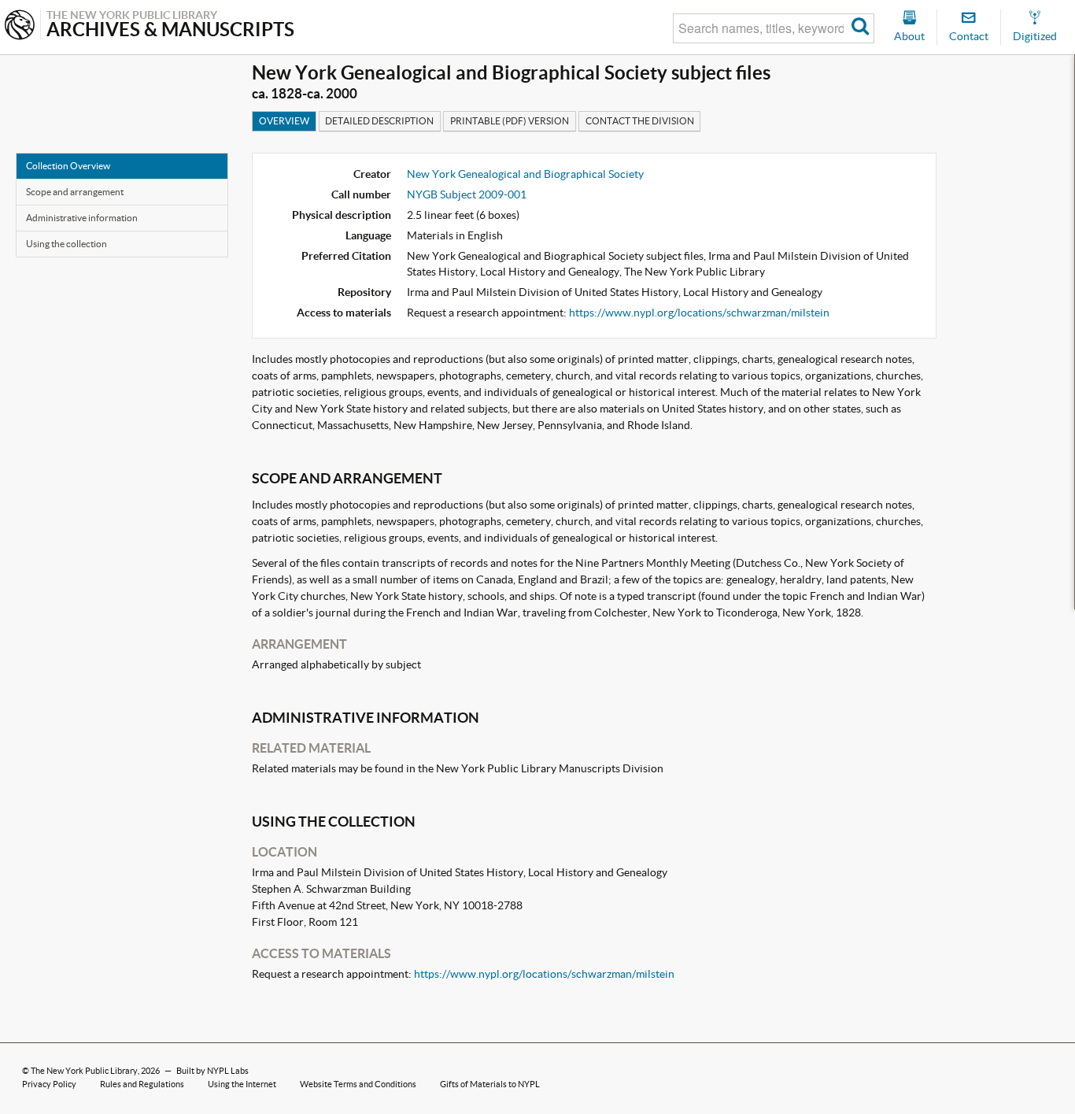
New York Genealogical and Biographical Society (525, 174)
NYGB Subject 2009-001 (466, 194)
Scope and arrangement (75, 192)
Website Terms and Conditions (358, 1084)
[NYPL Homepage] (20, 26)
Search (860, 28)
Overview (284, 121)
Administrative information (82, 218)
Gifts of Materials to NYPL (490, 1084)
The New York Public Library (84, 1070)
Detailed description (379, 121)
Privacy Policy (49, 1084)
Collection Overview (68, 166)
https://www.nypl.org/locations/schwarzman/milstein (699, 312)
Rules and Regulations (142, 1084)
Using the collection (66, 244)
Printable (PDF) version (509, 121)
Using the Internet (242, 1084)
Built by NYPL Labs (212, 1070)
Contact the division (640, 121)
